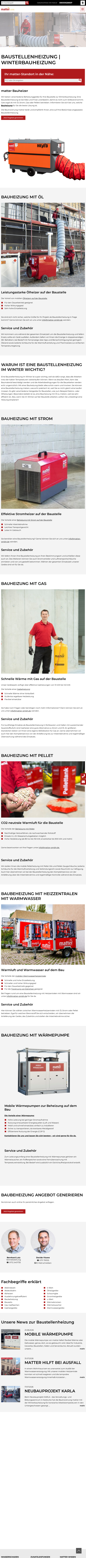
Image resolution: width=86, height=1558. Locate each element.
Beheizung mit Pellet (24, 829)
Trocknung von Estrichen (22, 989)
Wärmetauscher (54, 1305)
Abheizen (8, 1293)
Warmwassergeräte (55, 1308)
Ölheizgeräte (52, 1291)
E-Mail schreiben (44, 1263)
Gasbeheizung (23, 689)
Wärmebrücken (54, 1302)
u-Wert (50, 1299)
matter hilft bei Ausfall (53, 1362)
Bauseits (8, 1302)
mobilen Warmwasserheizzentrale (30, 976)
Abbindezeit (9, 1288)
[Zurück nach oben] (79, 1550)
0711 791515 (44, 1260)
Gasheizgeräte (10, 1308)
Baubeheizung (11, 1299)
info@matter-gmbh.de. (49, 848)
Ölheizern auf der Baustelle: (35, 298)
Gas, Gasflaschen (11, 1305)
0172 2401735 (15, 1262)
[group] (83, 3)
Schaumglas (52, 1293)
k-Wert (50, 1288)
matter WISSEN (68, 1557)
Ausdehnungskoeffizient (15, 1296)
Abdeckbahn (10, 1291)
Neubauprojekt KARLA (50, 1390)
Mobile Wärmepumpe (49, 1334)
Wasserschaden (10, 1557)
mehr (82, 1349)
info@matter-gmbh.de (52, 320)
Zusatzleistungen (40, 1557)
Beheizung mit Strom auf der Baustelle (34, 520)
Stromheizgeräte (54, 1296)
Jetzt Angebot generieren (13, 118)
